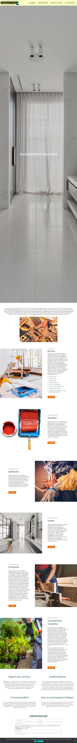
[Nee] (75, 740)
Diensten (43, 3)
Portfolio (56, 3)
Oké (35, 741)
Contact (70, 3)
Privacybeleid (40, 741)
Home (32, 3)
